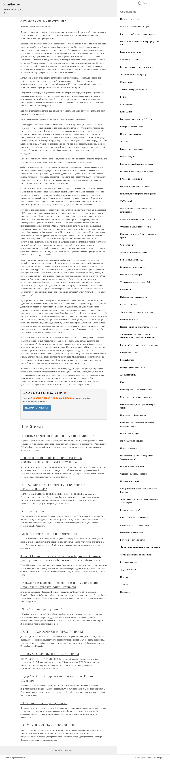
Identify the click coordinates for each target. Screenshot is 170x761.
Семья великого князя (130, 59)
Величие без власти (129, 319)
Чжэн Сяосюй (126, 244)
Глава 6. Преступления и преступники (48, 533)
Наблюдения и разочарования (133, 297)
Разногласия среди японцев (132, 267)
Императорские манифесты (132, 367)
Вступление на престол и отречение (136, 66)
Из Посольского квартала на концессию (138, 193)
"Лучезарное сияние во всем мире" (136, 554)
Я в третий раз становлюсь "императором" (139, 344)
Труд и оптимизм (128, 569)
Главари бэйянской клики (132, 126)
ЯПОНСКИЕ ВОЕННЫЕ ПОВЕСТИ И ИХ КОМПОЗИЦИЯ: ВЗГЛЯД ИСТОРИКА (51, 460)
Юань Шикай (126, 111)
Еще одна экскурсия (129, 562)
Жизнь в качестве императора (133, 74)
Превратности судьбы (130, 19)
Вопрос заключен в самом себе (134, 517)
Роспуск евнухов (127, 156)
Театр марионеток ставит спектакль (136, 311)
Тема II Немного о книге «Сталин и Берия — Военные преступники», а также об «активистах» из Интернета (60, 558)
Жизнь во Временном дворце (133, 252)
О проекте (57, 750)
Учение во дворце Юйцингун (133, 89)
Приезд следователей (129, 481)
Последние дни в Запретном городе (136, 171)
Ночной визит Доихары (131, 274)
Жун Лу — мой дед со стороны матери (137, 33)
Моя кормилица (127, 104)
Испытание (125, 577)
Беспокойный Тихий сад (131, 259)
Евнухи (123, 96)
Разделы (68, 750)
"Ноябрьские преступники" (41, 609)
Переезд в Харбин (128, 448)
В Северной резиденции (131, 178)
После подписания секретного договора (138, 326)
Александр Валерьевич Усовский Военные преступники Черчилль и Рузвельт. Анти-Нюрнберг (61, 584)
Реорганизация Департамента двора (136, 163)
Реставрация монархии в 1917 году (136, 119)
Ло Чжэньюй (126, 201)
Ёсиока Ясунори (127, 359)
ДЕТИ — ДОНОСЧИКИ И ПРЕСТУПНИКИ (52, 631)
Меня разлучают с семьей (131, 440)
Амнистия (124, 584)
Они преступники (33, 511)
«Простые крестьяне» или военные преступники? (57, 435)
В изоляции (125, 289)
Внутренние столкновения (132, 148)
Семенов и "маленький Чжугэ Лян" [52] (138, 219)
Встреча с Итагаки (128, 304)
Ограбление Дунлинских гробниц (135, 226)
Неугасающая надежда (130, 134)
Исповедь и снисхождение (132, 466)
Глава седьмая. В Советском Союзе (136, 389)
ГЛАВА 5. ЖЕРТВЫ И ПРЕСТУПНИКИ (49, 654)
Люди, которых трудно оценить (134, 524)
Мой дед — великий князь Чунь (134, 26)
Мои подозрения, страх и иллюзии (136, 397)
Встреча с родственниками (132, 539)
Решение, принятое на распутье (134, 186)
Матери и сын (126, 81)
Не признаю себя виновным (133, 415)
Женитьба (124, 141)
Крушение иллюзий (129, 352)
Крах (122, 382)
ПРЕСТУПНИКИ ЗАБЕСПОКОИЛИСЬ (48, 725)
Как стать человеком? (130, 509)
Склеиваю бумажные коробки (133, 473)
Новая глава (125, 591)
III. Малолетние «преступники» (43, 703)
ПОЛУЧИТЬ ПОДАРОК (36, 408)
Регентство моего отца (130, 52)
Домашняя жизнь (128, 374)
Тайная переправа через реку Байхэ (136, 282)
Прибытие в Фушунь (129, 433)
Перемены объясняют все (131, 532)
